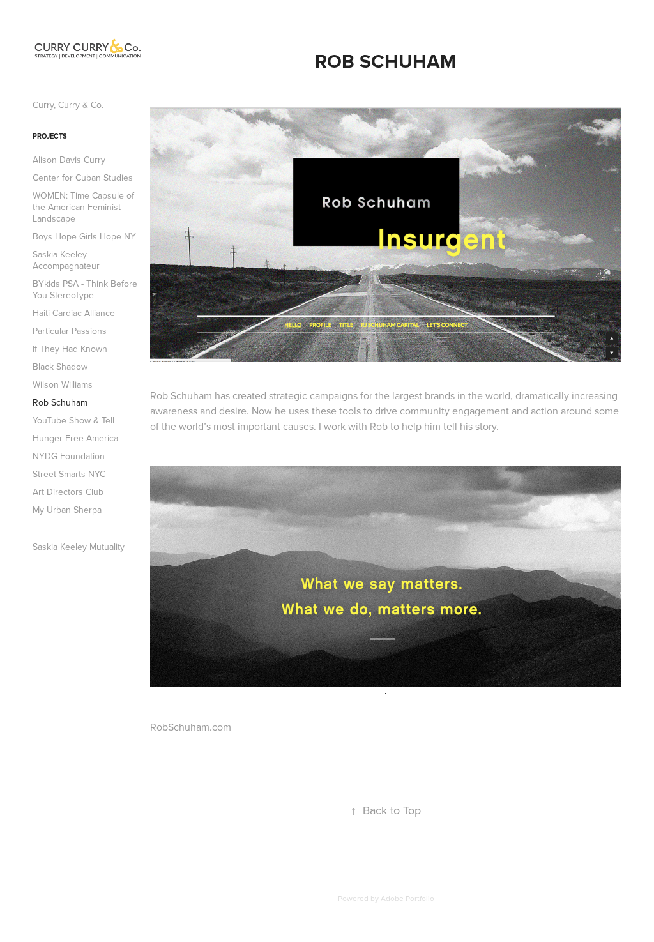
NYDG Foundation (69, 456)
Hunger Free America (75, 438)
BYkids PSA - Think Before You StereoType (85, 289)
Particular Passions (70, 330)
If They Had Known (70, 348)
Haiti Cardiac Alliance (74, 313)
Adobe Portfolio (407, 898)
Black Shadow (60, 366)
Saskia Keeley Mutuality (79, 546)
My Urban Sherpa (67, 509)
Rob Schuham (60, 402)
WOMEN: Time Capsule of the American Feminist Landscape (83, 207)
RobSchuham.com (190, 727)
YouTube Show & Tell (73, 420)
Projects (50, 136)
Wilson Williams (63, 384)
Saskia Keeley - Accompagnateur (66, 260)
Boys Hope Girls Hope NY (84, 236)
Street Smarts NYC (69, 473)
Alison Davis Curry (69, 159)
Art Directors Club (68, 491)
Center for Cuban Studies (83, 177)
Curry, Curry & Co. (68, 104)
